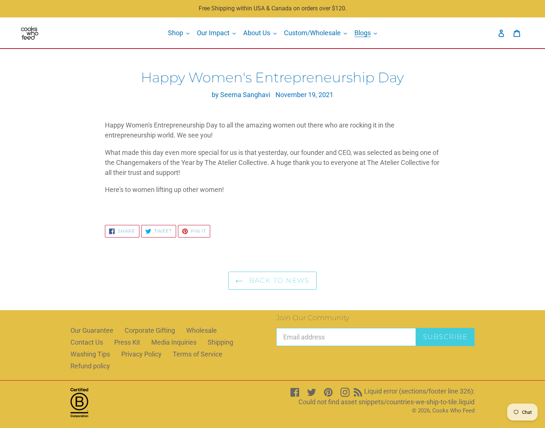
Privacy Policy (141, 354)
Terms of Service (197, 354)
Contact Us (86, 342)
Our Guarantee (91, 330)
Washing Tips (90, 354)
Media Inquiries (173, 342)
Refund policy (90, 366)
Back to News (278, 280)
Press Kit (127, 342)
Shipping (220, 342)
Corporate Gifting (150, 330)
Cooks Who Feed (453, 410)
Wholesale (201, 330)
